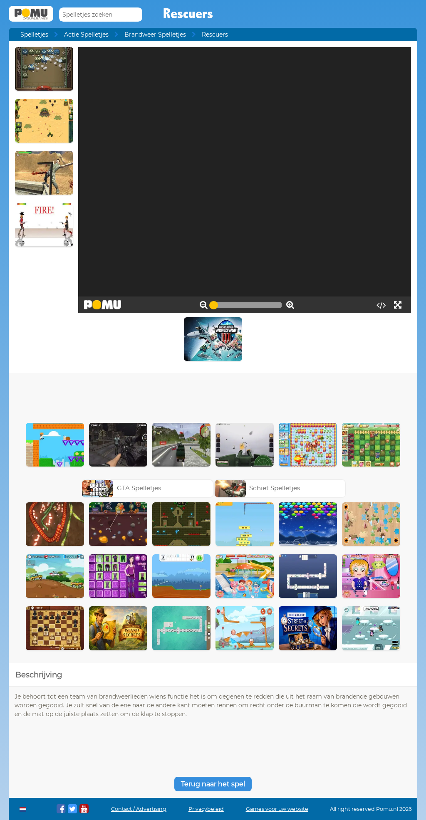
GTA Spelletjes (139, 488)
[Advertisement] (213, 396)
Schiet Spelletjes (274, 488)
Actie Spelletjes (86, 34)
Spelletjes (34, 34)
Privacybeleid (206, 809)
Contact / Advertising (138, 809)
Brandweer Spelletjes (155, 34)
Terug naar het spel (213, 784)
